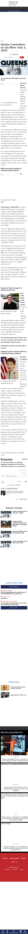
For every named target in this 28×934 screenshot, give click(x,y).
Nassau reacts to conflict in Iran (18, 695)
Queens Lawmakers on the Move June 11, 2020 (20, 542)
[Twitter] (14, 862)
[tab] (2, 481)
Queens (2, 41)
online (3, 455)
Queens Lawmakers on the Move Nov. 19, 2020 (20, 512)
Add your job (14, 586)
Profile (25, 459)
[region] (14, 484)
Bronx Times (15, 756)
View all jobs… (14, 607)
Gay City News (16, 784)
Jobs (7, 932)
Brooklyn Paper (16, 844)
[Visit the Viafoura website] (24, 499)
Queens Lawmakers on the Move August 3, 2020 (20, 532)
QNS (16, 814)
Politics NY (16, 54)
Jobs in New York (14, 583)
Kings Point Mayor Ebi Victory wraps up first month (18, 687)
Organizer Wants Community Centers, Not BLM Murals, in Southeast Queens (20, 524)
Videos (20, 932)
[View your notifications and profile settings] (25, 481)
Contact (25, 932)
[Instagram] (16, 862)
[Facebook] (11, 862)
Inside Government (13, 932)
